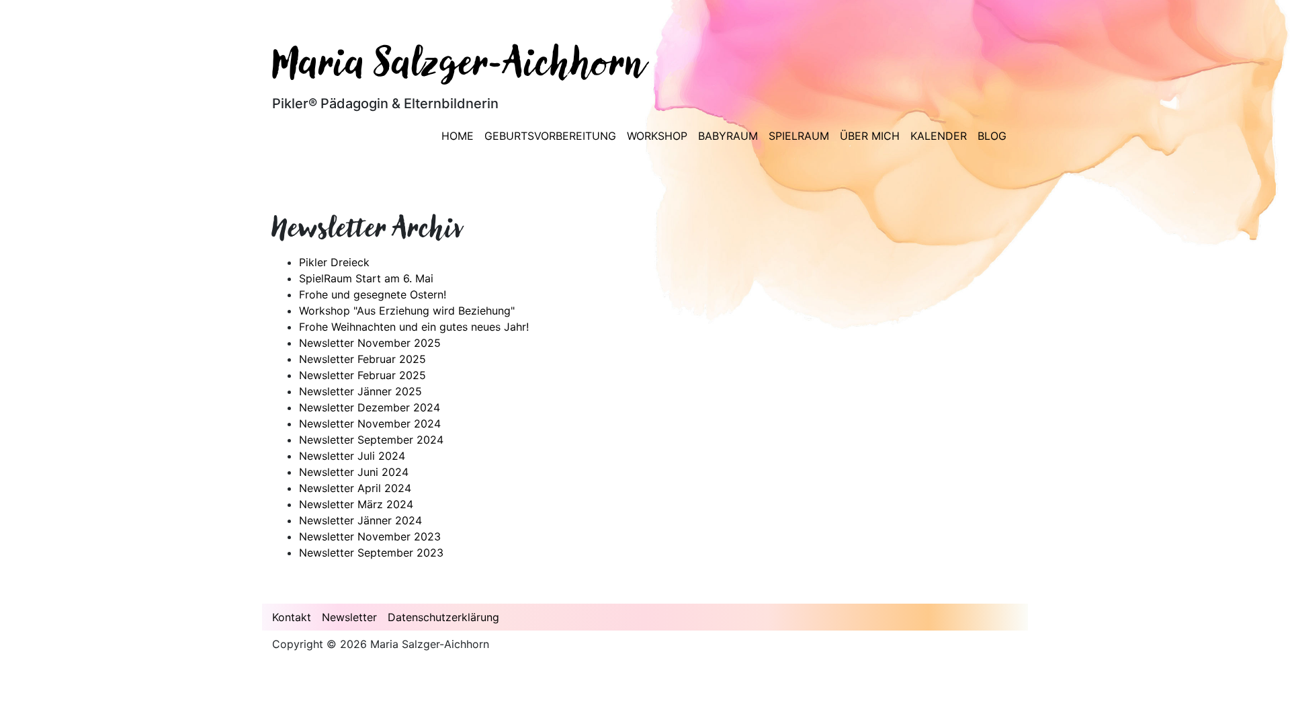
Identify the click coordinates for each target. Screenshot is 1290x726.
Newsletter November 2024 (370, 423)
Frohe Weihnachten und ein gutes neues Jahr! (414, 326)
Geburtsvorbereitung (550, 136)
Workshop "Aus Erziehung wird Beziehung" (407, 310)
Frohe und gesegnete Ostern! (372, 294)
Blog (992, 136)
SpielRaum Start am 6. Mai (366, 278)
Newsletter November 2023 (370, 536)
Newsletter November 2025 (370, 343)
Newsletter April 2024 (355, 488)
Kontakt (291, 617)
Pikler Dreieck (334, 262)
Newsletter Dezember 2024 (369, 407)
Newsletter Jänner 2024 (360, 520)
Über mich (870, 136)
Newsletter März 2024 (356, 504)
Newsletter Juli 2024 (352, 455)
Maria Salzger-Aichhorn (459, 66)
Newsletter (349, 617)
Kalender (938, 136)
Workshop (657, 136)
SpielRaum (799, 136)
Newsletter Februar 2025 (362, 359)
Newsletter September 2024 (371, 439)
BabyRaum (728, 136)
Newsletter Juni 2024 (353, 472)
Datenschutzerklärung (443, 617)
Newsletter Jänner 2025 (360, 391)
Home (457, 136)
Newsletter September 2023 (371, 552)
